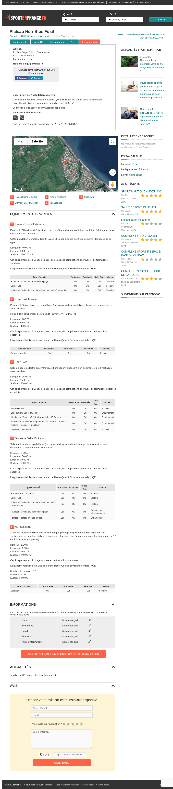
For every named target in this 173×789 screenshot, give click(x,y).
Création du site (102, 785)
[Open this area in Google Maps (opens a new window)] (18, 190)
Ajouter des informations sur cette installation (63, 654)
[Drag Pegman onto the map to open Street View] (112, 184)
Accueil (13, 36)
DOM (22, 36)
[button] (64, 161)
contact (57, 785)
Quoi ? (67, 14)
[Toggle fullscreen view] (112, 141)
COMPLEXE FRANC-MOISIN (139, 235)
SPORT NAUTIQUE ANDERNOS (141, 191)
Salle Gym (89, 197)
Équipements (20, 42)
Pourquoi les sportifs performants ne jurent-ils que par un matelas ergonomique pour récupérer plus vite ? (152, 90)
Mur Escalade (56, 203)
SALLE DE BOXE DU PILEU (138, 207)
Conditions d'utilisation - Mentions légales (78, 785)
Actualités (10, 8)
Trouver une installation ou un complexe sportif (31, 3)
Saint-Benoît (44, 36)
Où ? (112, 14)
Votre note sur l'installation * (47, 723)
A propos (48, 785)
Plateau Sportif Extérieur (26, 197)
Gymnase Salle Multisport (26, 203)
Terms (114, 191)
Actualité (38, 42)
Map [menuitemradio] (20, 141)
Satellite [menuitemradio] (37, 141)
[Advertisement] (87, 69)
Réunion (31, 36)
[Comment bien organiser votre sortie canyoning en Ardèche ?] (129, 61)
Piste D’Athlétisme (58, 197)
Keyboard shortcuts (74, 191)
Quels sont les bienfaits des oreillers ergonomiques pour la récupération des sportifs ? (152, 116)
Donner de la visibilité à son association (130, 3)
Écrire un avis (89, 42)
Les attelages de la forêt (135, 219)
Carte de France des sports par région (83, 3)
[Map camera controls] (112, 172)
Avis (73, 42)
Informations (57, 42)
